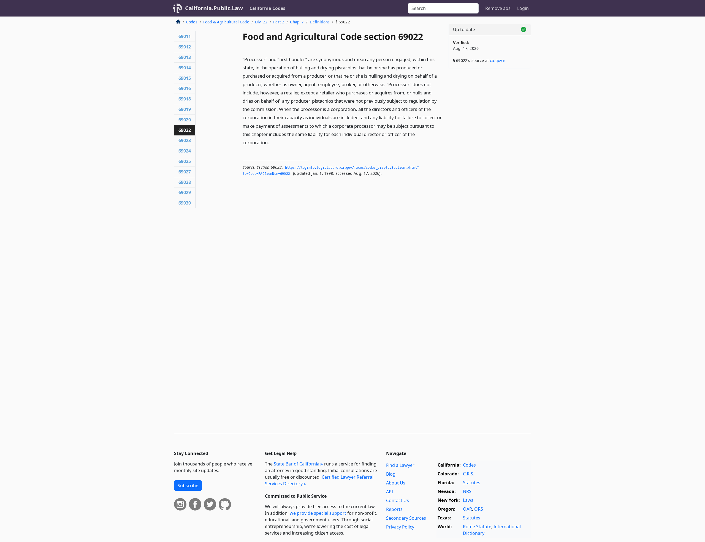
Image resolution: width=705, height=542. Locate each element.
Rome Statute (477, 527)
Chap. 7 (297, 21)
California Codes (267, 8)
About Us (395, 483)
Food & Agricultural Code (226, 21)
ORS (478, 509)
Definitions (320, 21)
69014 (184, 68)
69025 (184, 161)
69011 (184, 36)
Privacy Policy (400, 527)
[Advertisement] (489, 158)
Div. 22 (261, 21)
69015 (184, 78)
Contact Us (397, 500)
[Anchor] (272, 142)
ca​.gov (496, 60)
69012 (184, 47)
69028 (184, 182)
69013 (184, 57)
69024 (184, 151)
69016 (184, 88)
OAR (467, 509)
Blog (390, 474)
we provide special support (318, 513)
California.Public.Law (214, 8)
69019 (184, 109)
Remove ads (498, 8)
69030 (184, 203)
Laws (468, 500)
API (389, 492)
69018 (184, 99)
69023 (184, 140)
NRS (467, 491)
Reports (394, 509)
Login (523, 8)
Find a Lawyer (400, 465)
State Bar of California (296, 464)
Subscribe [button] (188, 486)
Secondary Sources (406, 518)
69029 (184, 192)
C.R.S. (468, 474)
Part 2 (278, 21)
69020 (184, 120)
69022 (184, 130)
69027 (184, 172)
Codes (191, 21)
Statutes (471, 483)
